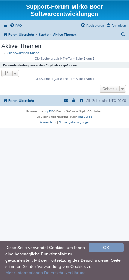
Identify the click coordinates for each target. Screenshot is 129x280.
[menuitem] (16, 25)
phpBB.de (85, 116)
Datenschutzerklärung (65, 272)
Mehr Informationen (24, 272)
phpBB (48, 111)
